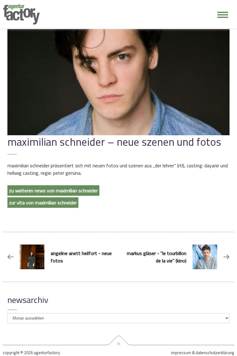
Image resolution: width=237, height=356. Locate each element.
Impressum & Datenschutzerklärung (202, 353)
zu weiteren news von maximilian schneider (53, 190)
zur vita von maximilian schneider (43, 202)
